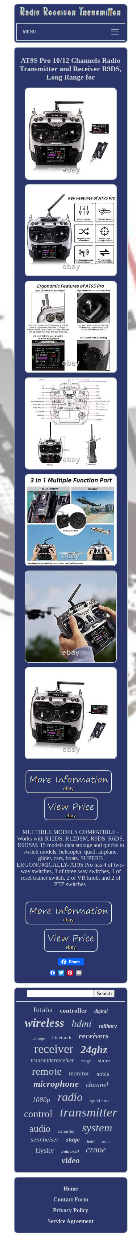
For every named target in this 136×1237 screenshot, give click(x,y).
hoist (91, 1141)
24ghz (94, 1049)
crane (96, 1149)
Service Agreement (71, 1221)
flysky (45, 1150)
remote (47, 1071)
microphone (56, 1084)
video (71, 1160)
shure (104, 1060)
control (38, 1113)
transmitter (89, 1112)
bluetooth (61, 1037)
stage (73, 1139)
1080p (41, 1099)
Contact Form (70, 1199)
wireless (44, 1022)
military (108, 1026)
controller (73, 1010)
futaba (43, 1009)
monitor (79, 1073)
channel (97, 1085)
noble (102, 1074)
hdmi (81, 1023)
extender (66, 1131)
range (86, 1060)
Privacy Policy (70, 1210)
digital (101, 1011)
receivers (94, 1035)
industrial (70, 1151)
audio (39, 1128)
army (106, 1141)
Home (70, 1188)
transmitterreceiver (52, 1060)
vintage (39, 1038)
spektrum (99, 1100)
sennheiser (45, 1139)
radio (70, 1096)
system (97, 1127)
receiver (53, 1048)
